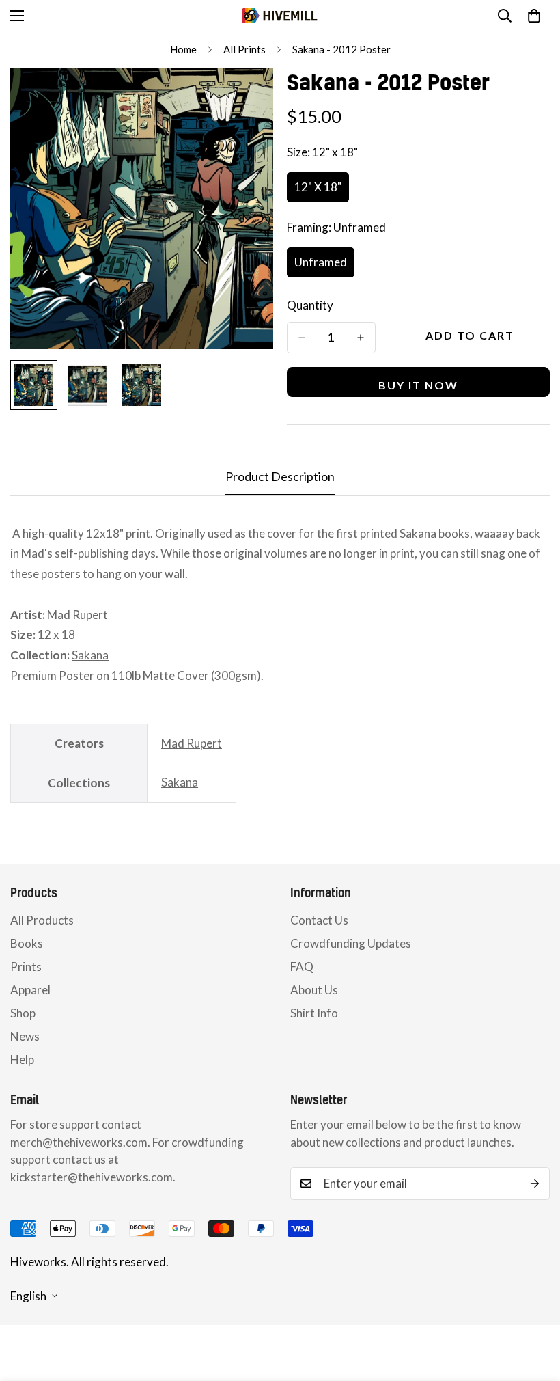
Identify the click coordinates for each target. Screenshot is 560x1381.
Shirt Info (314, 1013)
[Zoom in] (244, 96)
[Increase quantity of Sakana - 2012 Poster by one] (360, 338)
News (25, 1036)
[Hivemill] (280, 16)
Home (183, 49)
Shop (23, 1013)
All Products (42, 920)
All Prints (244, 49)
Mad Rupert (191, 743)
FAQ (301, 966)
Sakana (90, 655)
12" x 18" (321, 191)
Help (22, 1059)
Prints (26, 966)
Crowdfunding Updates (350, 943)
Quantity (310, 305)
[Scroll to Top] (533, 1306)
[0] (534, 15)
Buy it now (418, 385)
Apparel (30, 990)
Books (26, 943)
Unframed (324, 266)
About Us (314, 990)
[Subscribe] (535, 1183)
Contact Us (319, 920)
